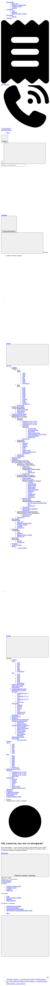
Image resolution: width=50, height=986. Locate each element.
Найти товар (4, 853)
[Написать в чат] (25, 936)
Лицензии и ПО (16, 457)
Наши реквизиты (11, 900)
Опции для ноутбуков (34, 433)
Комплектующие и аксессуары (20, 460)
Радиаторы (31, 491)
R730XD (24, 399)
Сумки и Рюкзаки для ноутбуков (37, 434)
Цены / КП (15, 3)
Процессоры (25, 507)
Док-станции (31, 431)
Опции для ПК (26, 450)
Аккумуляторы (32, 428)
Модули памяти (26, 500)
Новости (14, 16)
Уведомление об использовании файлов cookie (19, 910)
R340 (23, 390)
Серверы (14, 367)
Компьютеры (20, 440)
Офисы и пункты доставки (19, 13)
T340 (23, 376)
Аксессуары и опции (28, 479)
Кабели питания (26, 478)
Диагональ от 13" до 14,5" (29, 421)
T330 (23, 374)
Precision (24, 446)
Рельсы (30, 492)
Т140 (23, 382)
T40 (23, 377)
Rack (18, 385)
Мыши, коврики (27, 468)
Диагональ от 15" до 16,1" (29, 422)
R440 (23, 393)
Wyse (23, 449)
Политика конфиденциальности (15, 909)
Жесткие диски (26, 498)
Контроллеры (31, 488)
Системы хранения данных (19, 414)
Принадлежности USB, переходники (27, 511)
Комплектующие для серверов (25, 475)
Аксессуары (25, 425)
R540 (23, 395)
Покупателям (10, 2)
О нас (13, 11)
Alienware (25, 443)
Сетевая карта (31, 494)
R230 (23, 387)
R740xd (24, 402)
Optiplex (24, 444)
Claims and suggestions (12, 907)
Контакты (14, 12)
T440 (23, 380)
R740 (23, 401)
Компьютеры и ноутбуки (19, 415)
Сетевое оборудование (18, 406)
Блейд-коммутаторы (22, 409)
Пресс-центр (9, 15)
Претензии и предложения (13, 906)
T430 (23, 379)
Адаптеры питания (33, 430)
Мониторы (15, 459)
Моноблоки (20, 454)
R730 (23, 398)
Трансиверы (31, 495)
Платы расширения (33, 489)
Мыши (30, 470)
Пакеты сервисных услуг (29, 452)
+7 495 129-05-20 (6, 128)
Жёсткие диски (32, 485)
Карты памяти (32, 487)
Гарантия (14, 8)
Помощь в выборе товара (19, 5)
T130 (23, 373)
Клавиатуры (25, 466)
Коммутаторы (21, 411)
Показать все (26, 383)
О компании (9, 9)
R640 (23, 396)
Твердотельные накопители (29, 508)
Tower (18, 370)
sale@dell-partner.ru (6, 130)
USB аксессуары (27, 514)
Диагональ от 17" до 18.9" (29, 424)
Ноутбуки (20, 418)
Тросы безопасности (33, 436)
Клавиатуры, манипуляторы (25, 463)
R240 (23, 389)
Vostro (24, 447)
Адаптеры (30, 482)
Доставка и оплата (17, 6)
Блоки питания (32, 484)
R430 (23, 392)
